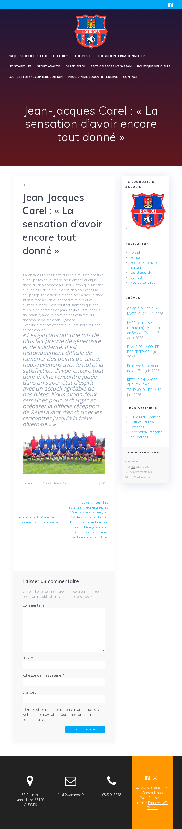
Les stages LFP (20, 66)
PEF (25, 185)
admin (32, 483)
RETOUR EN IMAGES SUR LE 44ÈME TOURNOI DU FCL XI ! (143, 384)
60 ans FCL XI (75, 66)
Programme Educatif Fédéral (93, 77)
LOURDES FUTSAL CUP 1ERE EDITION (35, 77)
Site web (29, 692)
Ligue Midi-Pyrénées (145, 417)
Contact (130, 77)
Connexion (131, 461)
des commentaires (138, 472)
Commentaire (34, 605)
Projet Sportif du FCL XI (27, 56)
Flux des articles (137, 466)
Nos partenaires (142, 282)
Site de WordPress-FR (137, 477)
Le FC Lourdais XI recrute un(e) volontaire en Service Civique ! (144, 327)
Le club (135, 252)
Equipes (136, 257)
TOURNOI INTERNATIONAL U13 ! (121, 56)
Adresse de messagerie (43, 675)
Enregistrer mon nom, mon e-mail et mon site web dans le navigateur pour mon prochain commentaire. (61, 714)
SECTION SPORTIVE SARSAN (111, 66)
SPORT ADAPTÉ (48, 66)
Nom (28, 658)
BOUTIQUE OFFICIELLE (153, 66)
